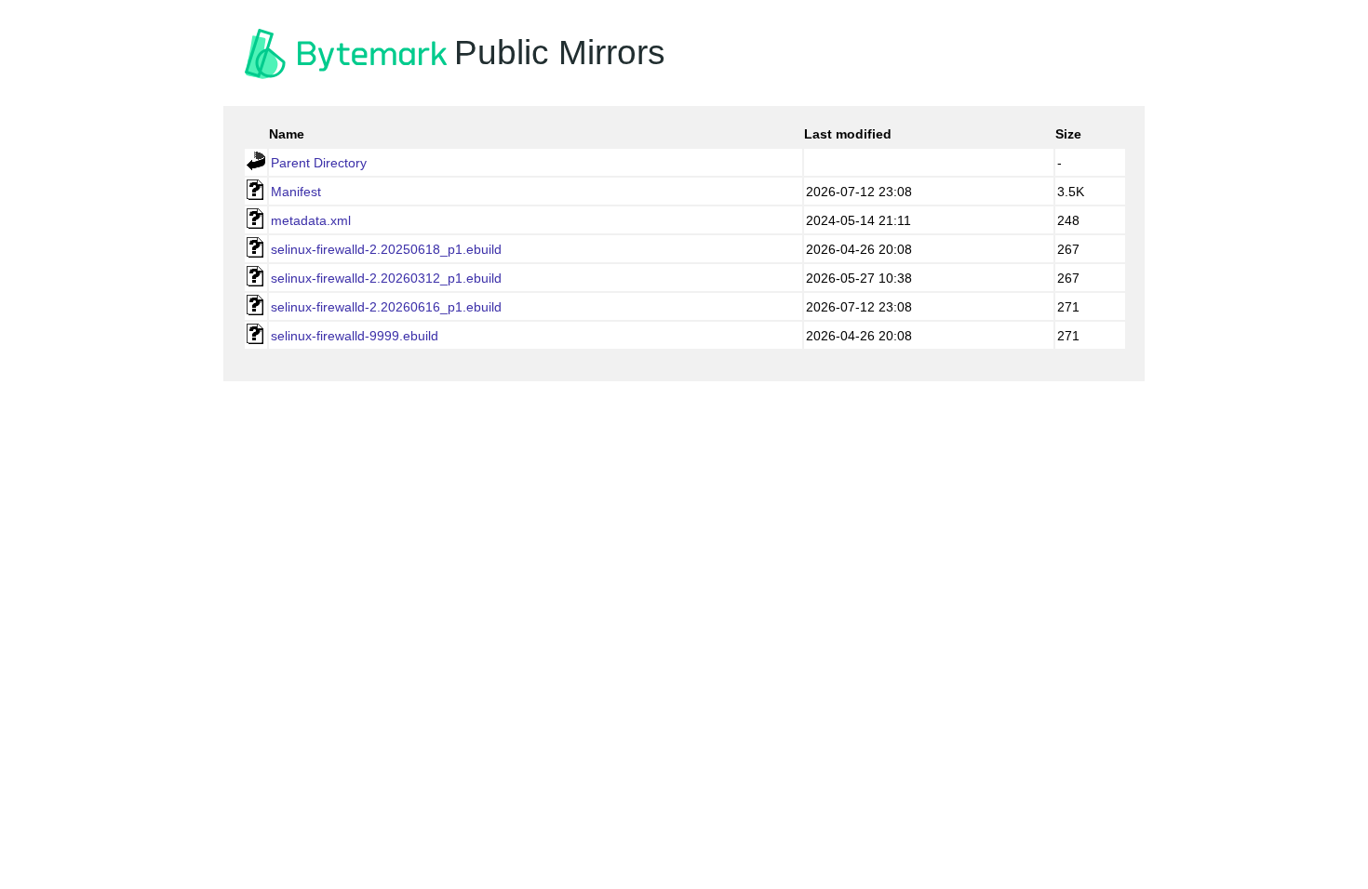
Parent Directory (319, 162)
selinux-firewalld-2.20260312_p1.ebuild (386, 278)
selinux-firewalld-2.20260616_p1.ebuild (386, 306)
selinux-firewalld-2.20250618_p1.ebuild (386, 249)
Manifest (296, 191)
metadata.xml (311, 220)
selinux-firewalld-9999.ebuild (354, 335)
